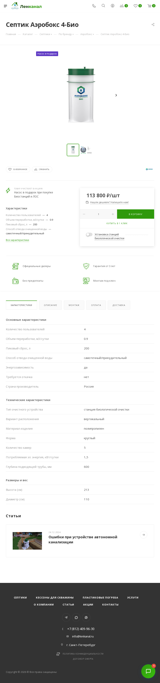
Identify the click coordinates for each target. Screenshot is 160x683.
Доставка (119, 305)
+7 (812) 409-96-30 (80, 628)
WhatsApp (86, 617)
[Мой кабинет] (112, 6)
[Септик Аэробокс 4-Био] (80, 95)
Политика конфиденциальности (83, 653)
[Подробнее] (143, 534)
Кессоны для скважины (55, 597)
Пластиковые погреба (100, 597)
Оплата (96, 305)
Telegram (66, 617)
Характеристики (21, 305)
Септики (20, 597)
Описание (50, 305)
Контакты (110, 604)
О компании (44, 604)
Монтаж (74, 305)
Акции (88, 604)
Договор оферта (83, 658)
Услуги (133, 597)
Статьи (68, 604)
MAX (76, 617)
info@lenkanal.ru (83, 636)
